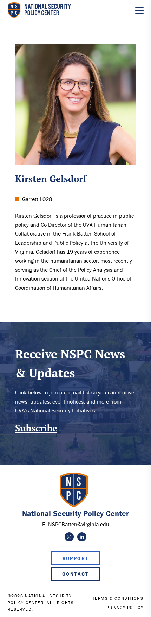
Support (76, 558)
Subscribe (36, 428)
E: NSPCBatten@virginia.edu (75, 524)
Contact (75, 574)
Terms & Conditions (118, 598)
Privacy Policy (124, 607)
